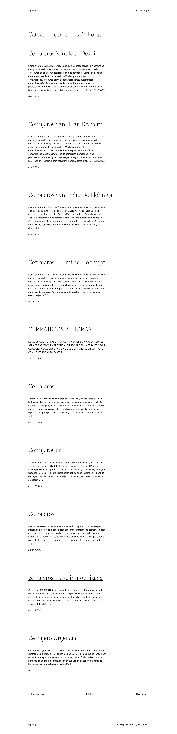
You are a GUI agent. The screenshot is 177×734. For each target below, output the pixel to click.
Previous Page (36, 694)
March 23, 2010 (35, 422)
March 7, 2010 (34, 550)
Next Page (142, 694)
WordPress (143, 724)
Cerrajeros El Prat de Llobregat (66, 262)
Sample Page (142, 10)
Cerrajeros (41, 386)
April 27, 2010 (34, 358)
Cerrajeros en (45, 450)
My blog (32, 10)
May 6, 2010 (33, 96)
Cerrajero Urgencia (52, 637)
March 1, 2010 (34, 670)
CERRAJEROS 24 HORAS (60, 329)
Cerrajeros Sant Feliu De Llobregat (71, 194)
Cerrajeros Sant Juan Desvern (65, 124)
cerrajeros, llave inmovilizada (65, 577)
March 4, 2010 (34, 610)
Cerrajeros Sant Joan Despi (61, 53)
